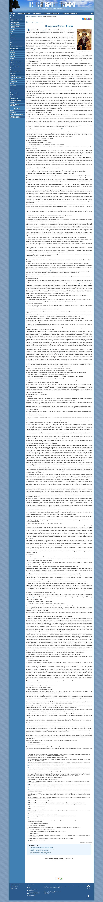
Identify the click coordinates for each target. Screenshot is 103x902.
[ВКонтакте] (83, 19)
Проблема (12, 87)
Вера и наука (13, 73)
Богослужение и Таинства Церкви (16, 20)
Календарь (12, 17)
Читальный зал (13, 102)
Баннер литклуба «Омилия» (16, 114)
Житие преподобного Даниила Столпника (40, 852)
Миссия (12, 83)
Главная (13, 13)
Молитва (12, 58)
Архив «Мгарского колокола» (70, 13)
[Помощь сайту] (59, 879)
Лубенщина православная (16, 64)
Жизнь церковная (14, 48)
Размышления (13, 81)
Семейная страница (14, 96)
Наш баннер (13, 112)
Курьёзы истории (14, 94)
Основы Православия (15, 24)
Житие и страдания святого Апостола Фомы (41, 847)
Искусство (12, 90)
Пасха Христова (13, 15)
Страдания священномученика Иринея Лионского (42, 849)
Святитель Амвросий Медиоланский (39, 850)
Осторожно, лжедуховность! (16, 77)
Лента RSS (14, 888)
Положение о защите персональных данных (15, 117)
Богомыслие (13, 39)
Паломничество (13, 44)
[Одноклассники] (85, 19)
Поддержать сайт (31, 895)
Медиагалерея (37, 13)
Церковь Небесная (14, 22)
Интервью (12, 29)
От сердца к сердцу (14, 65)
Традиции (12, 52)
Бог (28, 494)
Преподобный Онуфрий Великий (38, 853)
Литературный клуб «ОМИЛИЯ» (14, 105)
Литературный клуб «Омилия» (51, 13)
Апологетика (13, 40)
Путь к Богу (12, 54)
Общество (12, 79)
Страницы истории (14, 92)
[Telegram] (87, 19)
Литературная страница (15, 100)
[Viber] (89, 19)
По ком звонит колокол (24, 13)
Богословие (12, 35)
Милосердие (13, 85)
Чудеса (11, 60)
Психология (12, 75)
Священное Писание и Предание (15, 27)
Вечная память (13, 89)
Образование (13, 69)
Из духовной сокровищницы (16, 62)
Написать (12, 110)
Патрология (12, 37)
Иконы (11, 31)
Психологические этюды (15, 71)
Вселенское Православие (16, 46)
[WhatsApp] (91, 19)
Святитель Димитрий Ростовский (34, 22)
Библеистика (13, 42)
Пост (11, 33)
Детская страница (14, 98)
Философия (13, 67)
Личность (12, 50)
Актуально (12, 56)
